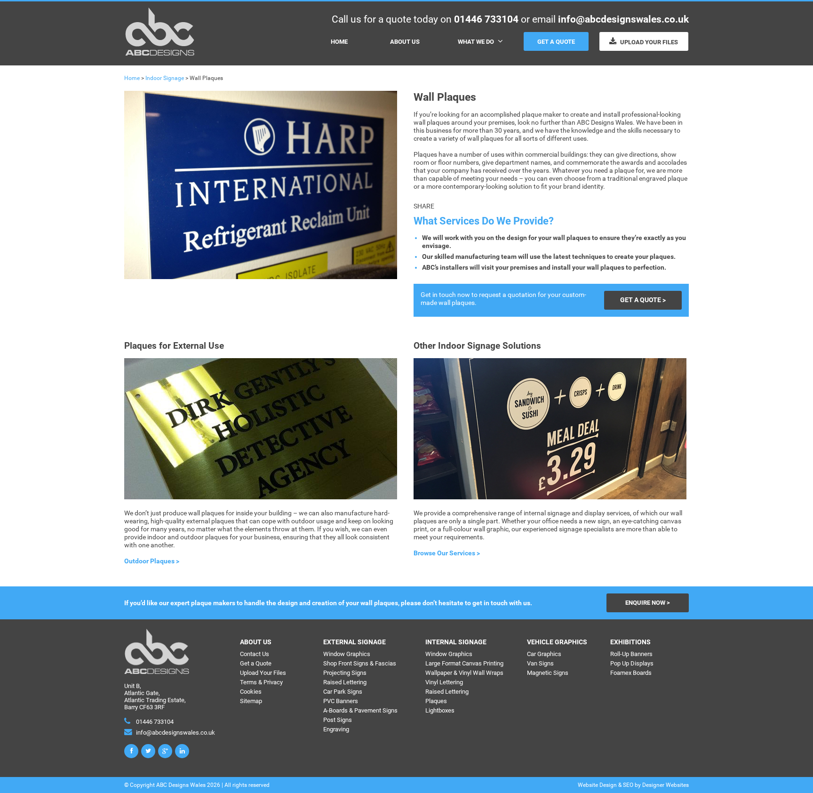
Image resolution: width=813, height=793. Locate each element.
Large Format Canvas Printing (464, 663)
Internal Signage (455, 642)
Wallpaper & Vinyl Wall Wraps (464, 672)
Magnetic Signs (547, 672)
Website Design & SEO (605, 785)
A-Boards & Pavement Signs (360, 710)
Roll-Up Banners (631, 653)
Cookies (251, 691)
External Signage (354, 642)
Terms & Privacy (261, 682)
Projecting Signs (345, 672)
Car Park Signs (342, 691)
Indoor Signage (164, 78)
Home (339, 41)
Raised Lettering (345, 682)
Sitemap (251, 701)
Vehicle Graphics (557, 642)
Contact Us (254, 653)
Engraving (336, 729)
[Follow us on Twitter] (148, 751)
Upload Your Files (648, 42)
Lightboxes (439, 710)
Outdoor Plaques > (151, 561)
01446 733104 (486, 19)
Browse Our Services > (447, 553)
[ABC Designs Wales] (160, 53)
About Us (405, 41)
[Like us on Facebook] (131, 751)
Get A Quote (556, 41)
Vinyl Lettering (444, 682)
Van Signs (540, 663)
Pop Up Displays (632, 663)
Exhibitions (630, 642)
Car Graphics (544, 653)
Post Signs (337, 719)
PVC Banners (340, 701)
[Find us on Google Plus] (165, 751)
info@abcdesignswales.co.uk (623, 19)
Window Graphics (346, 653)
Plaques (436, 701)
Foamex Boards (631, 672)
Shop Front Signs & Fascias (359, 663)
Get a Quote (255, 663)
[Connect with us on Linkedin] (182, 751)
